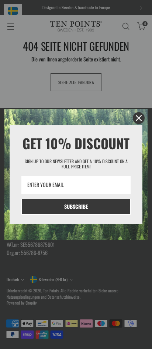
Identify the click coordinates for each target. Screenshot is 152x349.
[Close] (139, 118)
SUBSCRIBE (76, 206)
